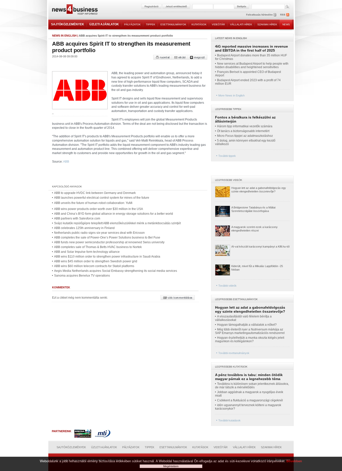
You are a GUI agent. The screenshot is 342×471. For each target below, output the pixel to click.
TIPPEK (150, 24)
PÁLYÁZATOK (132, 24)
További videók (227, 285)
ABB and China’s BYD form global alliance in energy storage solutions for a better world (113, 213)
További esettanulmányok (233, 353)
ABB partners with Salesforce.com (77, 218)
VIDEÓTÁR (218, 24)
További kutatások (229, 420)
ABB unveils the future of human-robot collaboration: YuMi (93, 203)
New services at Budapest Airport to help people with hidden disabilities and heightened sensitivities (251, 65)
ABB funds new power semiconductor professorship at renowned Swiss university (109, 242)
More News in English (231, 95)
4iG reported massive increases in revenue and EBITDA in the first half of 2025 (251, 48)
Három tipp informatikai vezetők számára (244, 126)
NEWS (286, 24)
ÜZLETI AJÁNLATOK (104, 24)
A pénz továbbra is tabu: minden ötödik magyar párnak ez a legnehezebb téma (249, 377)
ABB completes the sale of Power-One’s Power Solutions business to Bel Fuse (107, 237)
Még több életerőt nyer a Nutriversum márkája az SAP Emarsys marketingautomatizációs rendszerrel (250, 331)
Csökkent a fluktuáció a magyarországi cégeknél (250, 400)
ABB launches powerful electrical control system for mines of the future (101, 197)
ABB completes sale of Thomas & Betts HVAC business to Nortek (98, 247)
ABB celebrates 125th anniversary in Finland (84, 228)
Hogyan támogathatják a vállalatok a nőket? (247, 324)
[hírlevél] (261, 15)
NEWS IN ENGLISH (64, 35)
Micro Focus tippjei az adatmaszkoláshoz (245, 136)
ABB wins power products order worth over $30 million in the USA (98, 209)
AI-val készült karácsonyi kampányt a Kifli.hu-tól (260, 246)
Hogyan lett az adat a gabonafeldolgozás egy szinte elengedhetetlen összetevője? (250, 309)
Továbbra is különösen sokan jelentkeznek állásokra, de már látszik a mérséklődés (252, 385)
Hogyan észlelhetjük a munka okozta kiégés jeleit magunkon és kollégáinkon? (249, 339)
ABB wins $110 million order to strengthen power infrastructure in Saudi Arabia (107, 256)
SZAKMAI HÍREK (267, 24)
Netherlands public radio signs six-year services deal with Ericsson (99, 232)
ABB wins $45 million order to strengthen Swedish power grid (95, 261)
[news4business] (74, 10)
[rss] (285, 15)
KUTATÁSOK (199, 24)
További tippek (227, 155)
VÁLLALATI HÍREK (241, 24)
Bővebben (294, 461)
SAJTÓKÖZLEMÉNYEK (67, 24)
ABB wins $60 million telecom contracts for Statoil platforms (94, 266)
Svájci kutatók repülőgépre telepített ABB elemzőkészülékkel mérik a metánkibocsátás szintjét (117, 223)
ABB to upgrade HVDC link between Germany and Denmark (95, 193)
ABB (66, 161)
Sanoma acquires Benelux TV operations (82, 275)
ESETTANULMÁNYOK (173, 24)
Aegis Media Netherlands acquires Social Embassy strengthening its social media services (115, 271)
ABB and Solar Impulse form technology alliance (87, 252)
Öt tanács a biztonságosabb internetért (243, 131)
